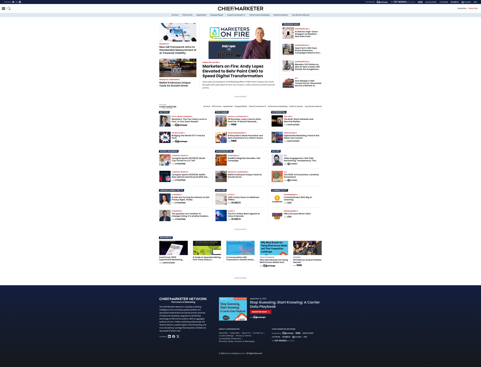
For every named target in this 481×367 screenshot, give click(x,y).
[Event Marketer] (431, 2)
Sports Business (168, 151)
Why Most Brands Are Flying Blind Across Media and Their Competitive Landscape (274, 263)
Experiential (201, 15)
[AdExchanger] (382, 2)
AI (295, 78)
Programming (290, 194)
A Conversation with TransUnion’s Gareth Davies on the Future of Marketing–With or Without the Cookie (240, 261)
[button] (4, 9)
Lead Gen (220, 190)
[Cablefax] (475, 2)
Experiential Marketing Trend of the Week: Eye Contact (301, 136)
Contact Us (258, 333)
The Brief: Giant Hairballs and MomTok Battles (298, 120)
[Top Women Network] (403, 2)
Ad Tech (175, 15)
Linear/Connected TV (236, 15)
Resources (166, 237)
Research (163, 44)
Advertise (462, 8)
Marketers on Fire (210, 62)
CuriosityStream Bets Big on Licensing (298, 198)
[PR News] (420, 2)
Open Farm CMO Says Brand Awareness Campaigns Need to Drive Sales (308, 52)
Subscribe (473, 8)
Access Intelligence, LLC (235, 353)
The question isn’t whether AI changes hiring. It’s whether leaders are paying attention (190, 216)
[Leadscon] (236, 203)
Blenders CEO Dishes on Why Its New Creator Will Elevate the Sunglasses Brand (307, 68)
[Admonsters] (292, 164)
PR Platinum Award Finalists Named (307, 261)
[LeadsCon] (455, 2)
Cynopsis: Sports (179, 155)
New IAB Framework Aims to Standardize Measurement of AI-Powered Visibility (177, 50)
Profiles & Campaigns (168, 79)
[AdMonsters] (466, 2)
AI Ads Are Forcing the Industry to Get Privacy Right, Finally (190, 198)
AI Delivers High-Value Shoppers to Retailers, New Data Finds (306, 34)
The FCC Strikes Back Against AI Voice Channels (244, 214)
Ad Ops (276, 151)
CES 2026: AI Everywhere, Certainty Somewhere (301, 175)
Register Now (259, 311)
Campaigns (233, 155)
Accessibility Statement (230, 338)
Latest (230, 194)
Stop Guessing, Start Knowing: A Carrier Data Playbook (285, 304)
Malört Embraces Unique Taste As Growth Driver (175, 84)
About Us (246, 333)
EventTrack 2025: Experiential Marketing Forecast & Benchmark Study (171, 261)
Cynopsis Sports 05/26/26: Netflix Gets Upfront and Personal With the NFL (189, 177)
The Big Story (177, 133)
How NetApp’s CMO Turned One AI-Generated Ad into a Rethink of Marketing (308, 84)
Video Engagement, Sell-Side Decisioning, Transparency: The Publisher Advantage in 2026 (300, 160)
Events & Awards (281, 15)
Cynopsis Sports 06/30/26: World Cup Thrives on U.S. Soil (188, 159)
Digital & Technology (237, 116)
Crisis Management (236, 133)
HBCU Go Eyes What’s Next (297, 213)
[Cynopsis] (444, 2)
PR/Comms (187, 15)
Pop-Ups (287, 116)
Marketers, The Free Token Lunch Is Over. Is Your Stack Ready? (189, 120)
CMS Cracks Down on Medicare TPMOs (243, 198)
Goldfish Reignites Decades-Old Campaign (244, 159)
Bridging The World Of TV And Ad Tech (188, 136)
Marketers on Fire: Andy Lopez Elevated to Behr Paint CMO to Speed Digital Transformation (232, 71)
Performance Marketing (259, 15)
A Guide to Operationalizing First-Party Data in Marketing (207, 259)
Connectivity (279, 190)
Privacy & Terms (243, 335)
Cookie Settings (226, 335)
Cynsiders (176, 194)
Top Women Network (300, 15)
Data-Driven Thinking (181, 116)
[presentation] (177, 32)
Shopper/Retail (216, 15)
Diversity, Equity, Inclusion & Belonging (236, 341)
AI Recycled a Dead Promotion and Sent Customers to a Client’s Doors (245, 136)
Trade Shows (289, 133)
